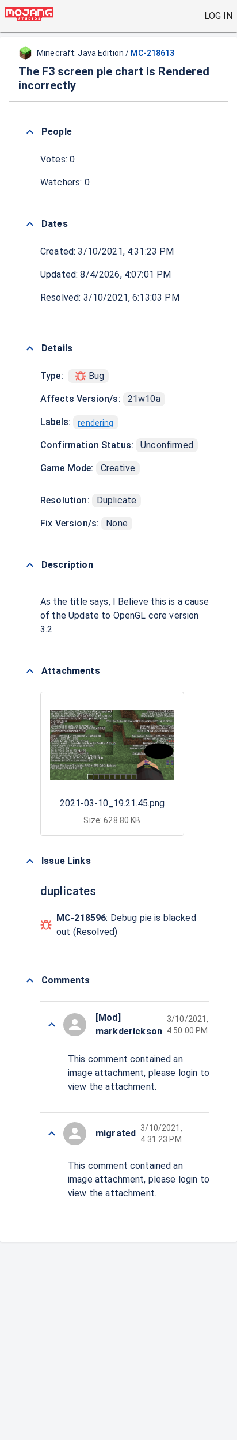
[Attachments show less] (29, 671)
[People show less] (29, 131)
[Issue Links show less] (29, 861)
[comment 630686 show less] (51, 1024)
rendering (95, 422)
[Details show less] (29, 348)
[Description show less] (29, 565)
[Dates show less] (29, 224)
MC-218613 (152, 53)
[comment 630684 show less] (51, 1133)
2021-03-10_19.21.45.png (112, 803)
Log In (218, 15)
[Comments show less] (29, 980)
